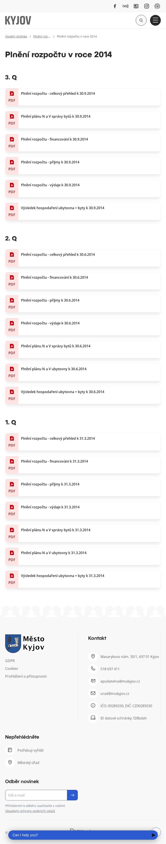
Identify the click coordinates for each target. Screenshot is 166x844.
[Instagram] (146, 6)
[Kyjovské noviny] (136, 6)
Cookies (11, 668)
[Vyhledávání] (141, 20)
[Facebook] (114, 6)
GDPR (10, 660)
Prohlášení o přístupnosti (26, 676)
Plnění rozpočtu (44, 36)
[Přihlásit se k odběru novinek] (72, 795)
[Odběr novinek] (41, 795)
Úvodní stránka (16, 36)
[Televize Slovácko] (125, 6)
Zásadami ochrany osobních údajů (30, 811)
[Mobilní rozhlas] (157, 6)
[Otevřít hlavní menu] (155, 20)
